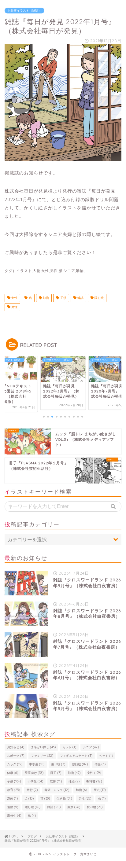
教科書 (94, 781)
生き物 (64, 798)
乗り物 (58, 764)
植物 (81, 790)
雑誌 (79, 298)
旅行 (32, 790)
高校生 (14, 816)
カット (69, 747)
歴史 (100, 790)
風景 (73, 807)
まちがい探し (43, 747)
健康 (12, 773)
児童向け (34, 773)
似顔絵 (80, 764)
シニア (91, 747)
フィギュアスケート (76, 756)
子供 (62, 298)
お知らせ (15, 747)
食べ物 (94, 807)
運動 (12, 807)
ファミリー (42, 756)
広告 (56, 781)
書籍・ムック (56, 790)
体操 (100, 764)
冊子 (55, 773)
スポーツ (15, 756)
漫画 (12, 798)
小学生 (35, 781)
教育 (13, 790)
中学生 (36, 764)
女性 (13, 298)
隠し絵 (99, 298)
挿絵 (74, 781)
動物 (45, 298)
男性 (13, 307)
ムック (14, 764)
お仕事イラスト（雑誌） (24, 11)
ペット (106, 756)
